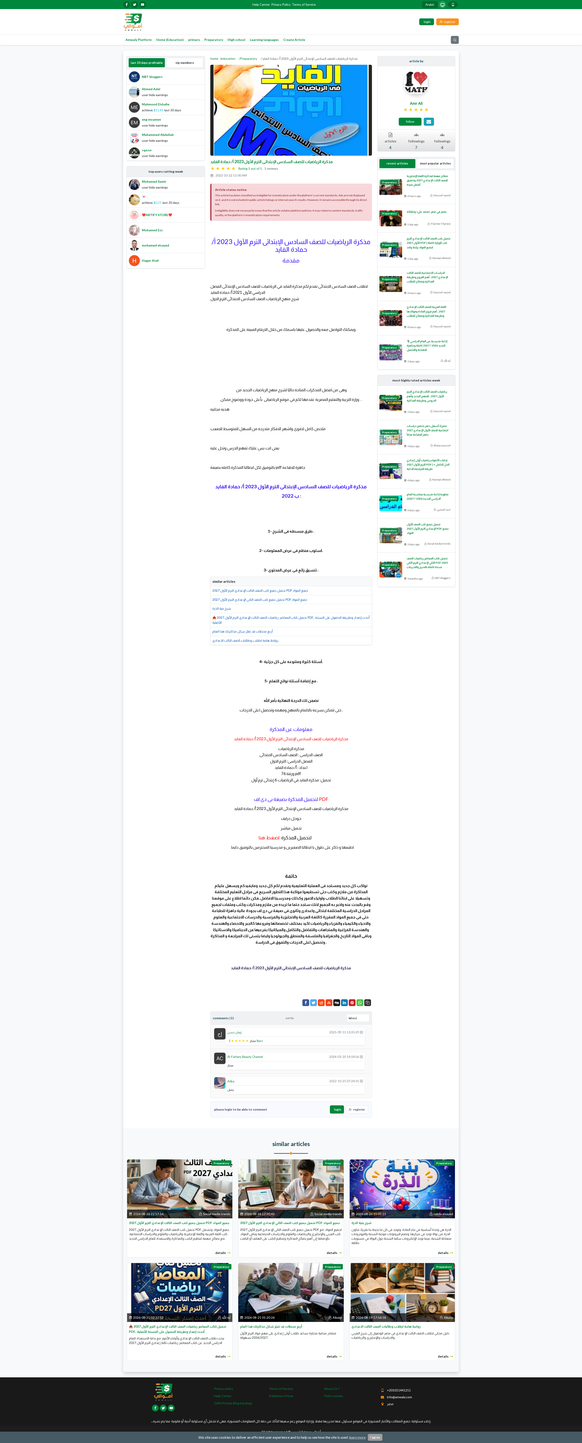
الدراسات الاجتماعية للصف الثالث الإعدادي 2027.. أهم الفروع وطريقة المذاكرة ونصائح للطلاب (427, 277)
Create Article (294, 40)
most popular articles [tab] (435, 163)
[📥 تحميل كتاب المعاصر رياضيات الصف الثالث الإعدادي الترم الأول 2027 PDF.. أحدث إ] (179, 1292)
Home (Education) (170, 40)
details (220, 1253)
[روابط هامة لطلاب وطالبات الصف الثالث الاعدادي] (402, 1292)
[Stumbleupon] (329, 1002)
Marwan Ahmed (441, 258)
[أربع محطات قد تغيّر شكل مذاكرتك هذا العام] (291, 1292)
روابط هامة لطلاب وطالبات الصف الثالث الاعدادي (245, 640)
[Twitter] (313, 1002)
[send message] (429, 122)
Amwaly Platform (138, 40)
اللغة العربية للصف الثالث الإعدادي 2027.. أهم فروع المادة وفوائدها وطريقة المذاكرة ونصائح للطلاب (426, 311)
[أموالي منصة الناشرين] (132, 21)
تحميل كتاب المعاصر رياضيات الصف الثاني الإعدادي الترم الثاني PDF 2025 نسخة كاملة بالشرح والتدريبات (427, 563)
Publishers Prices (281, 1396)
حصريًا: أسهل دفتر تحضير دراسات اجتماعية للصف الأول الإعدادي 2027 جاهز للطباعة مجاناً (427, 430)
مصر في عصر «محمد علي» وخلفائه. (427, 211)
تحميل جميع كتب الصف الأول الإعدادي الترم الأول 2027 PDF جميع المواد (428, 529)
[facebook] (126, 4)
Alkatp (337, 1317)
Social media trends (439, 543)
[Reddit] (321, 1002)
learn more (357, 1437)
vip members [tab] (185, 63)
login (337, 1109)
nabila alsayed (443, 1214)
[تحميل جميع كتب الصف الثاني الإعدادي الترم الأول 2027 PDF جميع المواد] (291, 1188)
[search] (455, 40)
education (228, 58)
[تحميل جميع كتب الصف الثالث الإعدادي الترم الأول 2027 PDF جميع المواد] (179, 1188)
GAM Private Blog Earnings (233, 1403)
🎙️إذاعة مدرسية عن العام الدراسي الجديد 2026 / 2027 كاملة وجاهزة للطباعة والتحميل (427, 345)
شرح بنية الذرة (221, 608)
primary (194, 40)
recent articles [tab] (397, 163)
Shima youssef (442, 445)
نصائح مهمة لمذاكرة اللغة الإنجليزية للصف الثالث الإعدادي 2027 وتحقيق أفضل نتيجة (427, 180)
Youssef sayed (442, 195)
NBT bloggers (443, 577)
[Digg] (336, 1002)
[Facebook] (305, 1002)
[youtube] (142, 4)
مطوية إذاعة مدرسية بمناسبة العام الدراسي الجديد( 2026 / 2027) (428, 496)
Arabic (429, 4)
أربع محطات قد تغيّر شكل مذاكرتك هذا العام (242, 631)
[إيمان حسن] (220, 1033)
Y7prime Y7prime (441, 223)
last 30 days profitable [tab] (147, 63)
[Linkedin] (344, 1002)
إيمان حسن (234, 1032)
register (359, 1109)
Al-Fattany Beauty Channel (245, 1057)
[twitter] (134, 4)
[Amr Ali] (416, 82)
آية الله (447, 360)
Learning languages (264, 40)
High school (236, 40)
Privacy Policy (281, 4)
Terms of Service (304, 4)
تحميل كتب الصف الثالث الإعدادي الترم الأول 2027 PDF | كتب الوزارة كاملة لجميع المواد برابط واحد (428, 243)
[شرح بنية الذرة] (402, 1188)
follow (410, 121)
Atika (230, 1081)
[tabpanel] (166, 114)
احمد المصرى (444, 509)
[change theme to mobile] (453, 4)
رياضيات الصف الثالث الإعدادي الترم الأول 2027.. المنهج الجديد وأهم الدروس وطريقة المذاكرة (427, 396)
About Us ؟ (332, 1389)
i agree (375, 1437)
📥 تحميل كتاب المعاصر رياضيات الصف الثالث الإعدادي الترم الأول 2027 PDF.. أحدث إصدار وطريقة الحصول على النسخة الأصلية (291, 620)
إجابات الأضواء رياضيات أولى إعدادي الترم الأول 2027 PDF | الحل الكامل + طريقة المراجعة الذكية (428, 465)
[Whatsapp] (359, 1002)
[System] (442, 4)
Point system (333, 1396)
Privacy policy (223, 1389)
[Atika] (220, 1082)
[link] (416, 109)
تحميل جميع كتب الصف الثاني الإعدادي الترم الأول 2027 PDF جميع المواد (259, 599)
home (214, 58)
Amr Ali (416, 103)
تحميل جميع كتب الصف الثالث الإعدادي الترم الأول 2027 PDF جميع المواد (260, 590)
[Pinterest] (352, 1002)
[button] (367, 1002)
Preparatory (213, 40)
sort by (290, 1018)
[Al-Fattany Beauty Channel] (220, 1058)
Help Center (261, 4)
